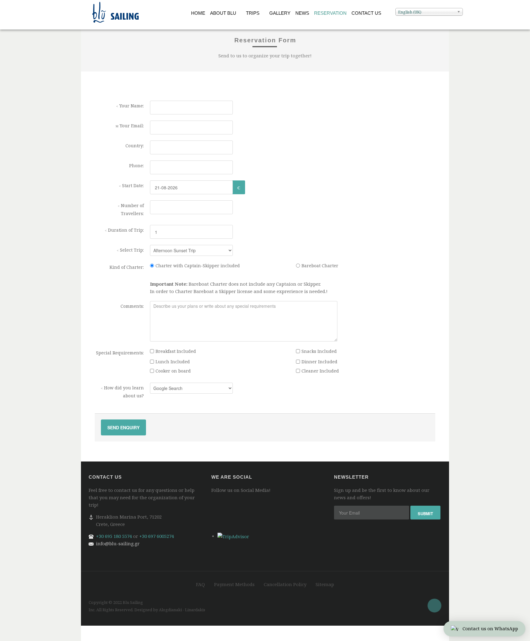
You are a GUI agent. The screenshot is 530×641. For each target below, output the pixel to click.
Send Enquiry (123, 427)
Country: (134, 146)
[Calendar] (238, 187)
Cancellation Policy (285, 584)
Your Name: (131, 106)
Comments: (132, 306)
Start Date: (132, 185)
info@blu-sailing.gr (118, 543)
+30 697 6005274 (156, 536)
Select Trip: (131, 250)
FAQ (200, 584)
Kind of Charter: (126, 267)
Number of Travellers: (132, 209)
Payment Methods (234, 584)
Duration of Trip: (125, 230)
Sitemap (325, 584)
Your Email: (131, 126)
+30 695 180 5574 (114, 536)
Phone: (136, 165)
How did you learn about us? (123, 392)
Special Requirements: (120, 353)
